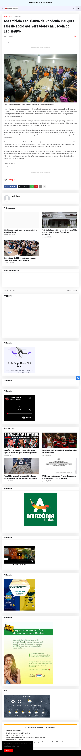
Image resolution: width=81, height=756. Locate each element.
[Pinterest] (36, 186)
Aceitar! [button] (8, 750)
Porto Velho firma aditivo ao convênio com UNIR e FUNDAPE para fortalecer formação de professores (59, 232)
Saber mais (15, 746)
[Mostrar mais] (44, 186)
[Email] (40, 186)
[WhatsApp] (32, 186)
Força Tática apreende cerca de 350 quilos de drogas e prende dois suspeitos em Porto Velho (20, 477)
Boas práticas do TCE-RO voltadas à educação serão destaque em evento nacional (20, 259)
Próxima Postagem (72, 290)
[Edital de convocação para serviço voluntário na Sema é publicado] (21, 220)
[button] (2, 8)
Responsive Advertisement (40, 47)
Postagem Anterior (9, 290)
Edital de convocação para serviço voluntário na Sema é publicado (20, 231)
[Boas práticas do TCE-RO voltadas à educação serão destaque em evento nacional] (21, 248)
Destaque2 (17, 16)
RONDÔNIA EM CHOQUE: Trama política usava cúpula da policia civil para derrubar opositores (20, 451)
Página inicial (8, 16)
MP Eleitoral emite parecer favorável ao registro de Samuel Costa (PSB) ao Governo (59, 477)
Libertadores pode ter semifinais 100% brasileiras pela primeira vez (59, 451)
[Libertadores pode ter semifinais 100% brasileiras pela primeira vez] (59, 440)
